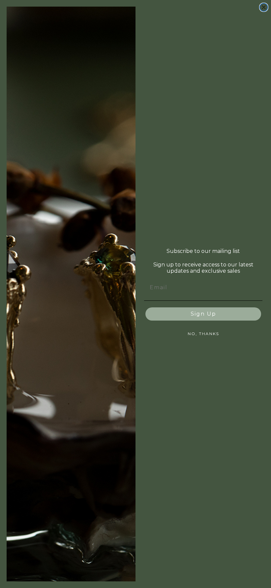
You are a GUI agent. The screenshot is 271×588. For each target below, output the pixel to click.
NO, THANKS (203, 333)
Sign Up (203, 314)
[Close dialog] (264, 7)
